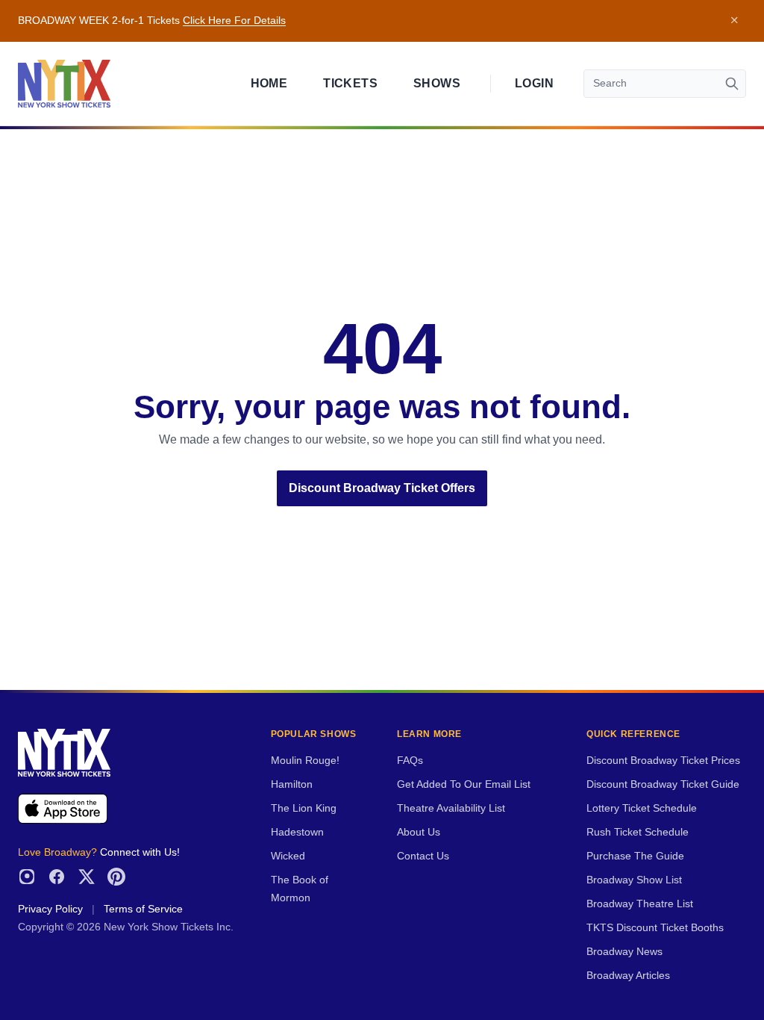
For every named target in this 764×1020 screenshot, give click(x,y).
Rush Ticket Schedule (637, 832)
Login (534, 83)
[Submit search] (731, 83)
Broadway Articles (628, 975)
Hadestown (297, 832)
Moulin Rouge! (305, 760)
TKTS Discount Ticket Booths (655, 927)
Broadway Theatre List (639, 903)
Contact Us (423, 856)
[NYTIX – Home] (64, 84)
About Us (418, 832)
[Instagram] (27, 877)
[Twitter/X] (87, 877)
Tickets (350, 83)
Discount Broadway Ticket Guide (662, 784)
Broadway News (624, 951)
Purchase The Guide (635, 856)
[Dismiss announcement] (734, 21)
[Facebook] (57, 877)
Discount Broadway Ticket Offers (382, 488)
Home (269, 83)
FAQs (410, 760)
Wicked (288, 856)
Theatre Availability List (451, 808)
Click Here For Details (234, 20)
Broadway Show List (634, 880)
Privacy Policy (50, 909)
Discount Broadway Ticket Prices (663, 760)
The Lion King (303, 808)
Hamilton (292, 784)
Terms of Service (143, 909)
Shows (436, 83)
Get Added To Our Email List (463, 784)
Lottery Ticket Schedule (641, 808)
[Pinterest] (116, 877)
